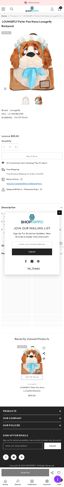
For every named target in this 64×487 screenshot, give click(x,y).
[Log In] (52, 9)
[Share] (51, 472)
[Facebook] (6, 457)
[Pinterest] (21, 457)
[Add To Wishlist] (59, 472)
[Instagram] (14, 457)
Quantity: (6, 141)
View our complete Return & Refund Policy (24, 184)
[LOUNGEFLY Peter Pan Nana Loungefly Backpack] (32, 360)
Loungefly (15, 110)
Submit (52, 446)
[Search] (12, 9)
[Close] (59, 212)
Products (14, 16)
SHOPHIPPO (31, 465)
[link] (16, 320)
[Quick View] (44, 358)
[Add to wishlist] (44, 348)
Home (4, 16)
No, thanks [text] (34, 268)
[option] (32, 2)
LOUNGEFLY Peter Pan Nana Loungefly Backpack (32, 389)
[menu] (3, 9)
